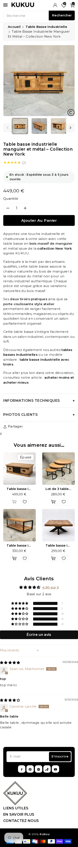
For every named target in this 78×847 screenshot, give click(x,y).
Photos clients (20, 415)
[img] (10, 662)
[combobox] (26, 15)
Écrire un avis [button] (39, 635)
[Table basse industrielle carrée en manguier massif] (58, 525)
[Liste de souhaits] (25, 502)
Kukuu (45, 834)
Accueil (14, 27)
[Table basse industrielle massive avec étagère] (19, 525)
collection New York (54, 248)
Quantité (10, 198)
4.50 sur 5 (50, 587)
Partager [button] (15, 426)
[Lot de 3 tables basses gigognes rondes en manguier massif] (58, 468)
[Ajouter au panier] (14, 502)
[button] (20, 603)
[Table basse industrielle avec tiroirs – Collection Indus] (19, 468)
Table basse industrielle (46, 27)
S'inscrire (59, 756)
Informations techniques (31, 401)
